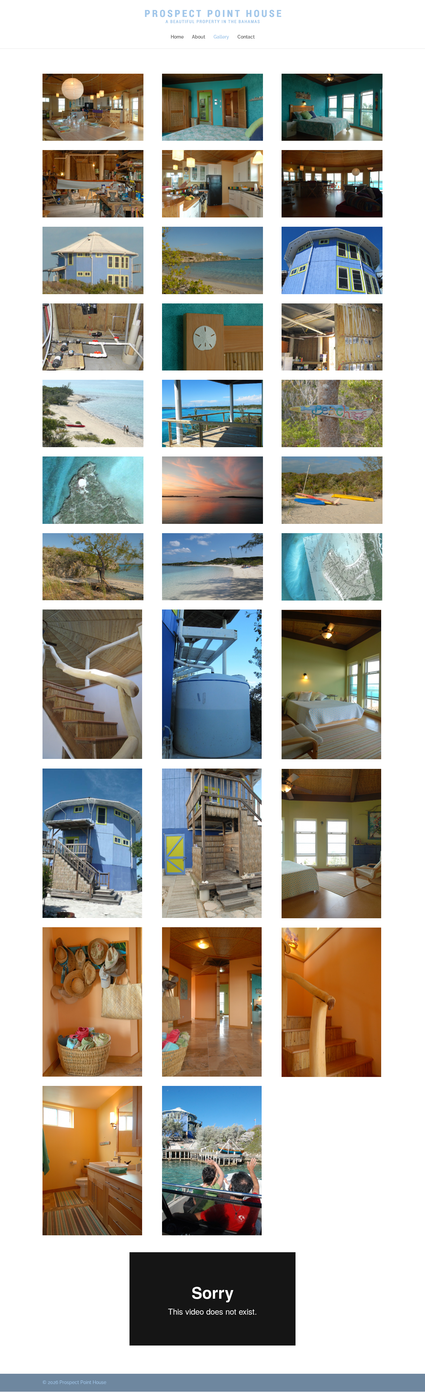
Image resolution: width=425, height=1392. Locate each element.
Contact (246, 37)
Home (177, 37)
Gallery (221, 37)
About (198, 37)
